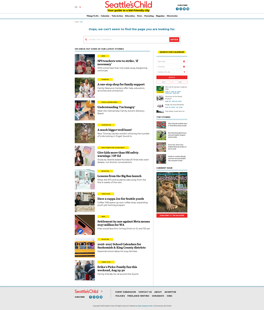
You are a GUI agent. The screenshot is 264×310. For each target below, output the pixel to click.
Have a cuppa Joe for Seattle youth (120, 199)
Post (163, 82)
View (180, 82)
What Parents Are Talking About (113, 147)
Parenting (149, 15)
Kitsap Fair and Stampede (174, 105)
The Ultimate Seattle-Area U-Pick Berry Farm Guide (177, 124)
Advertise (170, 292)
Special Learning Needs (109, 102)
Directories (172, 15)
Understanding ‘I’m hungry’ (116, 107)
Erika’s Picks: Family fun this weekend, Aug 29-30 (117, 268)
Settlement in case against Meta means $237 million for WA (123, 223)
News (139, 15)
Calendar (105, 15)
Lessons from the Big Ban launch (119, 176)
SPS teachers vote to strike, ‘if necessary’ (117, 62)
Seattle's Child (109, 306)
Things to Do (93, 15)
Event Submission (126, 292)
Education (130, 15)
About (158, 292)
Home (76, 22)
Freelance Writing (138, 296)
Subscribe (182, 5)
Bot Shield (167, 306)
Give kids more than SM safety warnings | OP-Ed (117, 154)
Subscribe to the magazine (172, 215)
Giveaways (158, 296)
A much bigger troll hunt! (114, 130)
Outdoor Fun (106, 125)
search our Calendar (172, 52)
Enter (174, 39)
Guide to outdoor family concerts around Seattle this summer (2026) (177, 158)
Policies (120, 296)
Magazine (160, 15)
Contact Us (145, 292)
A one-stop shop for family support (121, 84)
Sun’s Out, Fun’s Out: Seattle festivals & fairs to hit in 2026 (177, 146)
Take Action (117, 15)
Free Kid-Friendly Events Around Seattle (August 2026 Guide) (177, 135)
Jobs (169, 296)
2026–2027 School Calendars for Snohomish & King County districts (121, 245)
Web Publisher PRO (145, 306)
